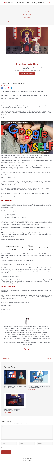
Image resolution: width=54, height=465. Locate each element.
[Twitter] (5, 88)
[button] (27, 73)
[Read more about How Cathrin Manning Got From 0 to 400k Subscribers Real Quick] (39, 377)
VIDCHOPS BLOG (27, 8)
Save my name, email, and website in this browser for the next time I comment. (21, 448)
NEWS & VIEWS (27, 17)
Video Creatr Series (5, 85)
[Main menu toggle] (49, 2)
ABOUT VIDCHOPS (27, 14)
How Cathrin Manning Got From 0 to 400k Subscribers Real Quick (39, 386)
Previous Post (5, 358)
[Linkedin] (11, 88)
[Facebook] (2, 88)
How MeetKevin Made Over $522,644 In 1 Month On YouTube (15, 386)
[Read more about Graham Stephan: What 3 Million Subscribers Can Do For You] (15, 400)
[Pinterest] (8, 88)
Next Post (49, 358)
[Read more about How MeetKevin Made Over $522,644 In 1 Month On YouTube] (15, 377)
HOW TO (27, 11)
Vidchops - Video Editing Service (29, 2)
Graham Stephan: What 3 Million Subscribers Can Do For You (12, 409)
